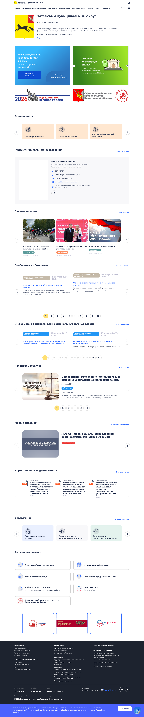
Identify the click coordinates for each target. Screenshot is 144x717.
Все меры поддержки (120, 424)
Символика (18, 662)
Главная (17, 8)
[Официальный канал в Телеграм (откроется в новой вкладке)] (121, 689)
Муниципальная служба (62, 662)
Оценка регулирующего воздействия (67, 669)
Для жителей (19, 645)
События (98, 8)
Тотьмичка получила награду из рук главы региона (71, 247)
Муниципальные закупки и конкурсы (67, 672)
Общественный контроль (102, 651)
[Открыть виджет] (137, 710)
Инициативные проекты (102, 660)
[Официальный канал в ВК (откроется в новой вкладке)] (127, 689)
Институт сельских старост (103, 645)
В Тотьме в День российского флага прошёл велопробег (37, 247)
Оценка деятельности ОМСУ (103, 653)
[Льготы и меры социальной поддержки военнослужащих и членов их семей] (40, 444)
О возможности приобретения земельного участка (44, 286)
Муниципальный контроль (63, 674)
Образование (62, 252)
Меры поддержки (60, 650)
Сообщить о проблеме (29, 74)
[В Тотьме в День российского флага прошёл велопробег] (39, 230)
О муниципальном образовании (34, 8)
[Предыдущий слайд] (74, 66)
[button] (127, 132)
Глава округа (29, 252)
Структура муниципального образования (69, 660)
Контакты (106, 8)
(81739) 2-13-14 (19, 691)
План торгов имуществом (63, 681)
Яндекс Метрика (53, 708)
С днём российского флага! (102, 246)
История (17, 667)
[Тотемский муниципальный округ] (24, 27)
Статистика (58, 667)
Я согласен (124, 709)
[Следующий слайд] (127, 66)
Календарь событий (21, 648)
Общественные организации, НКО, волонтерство (106, 656)
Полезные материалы (22, 653)
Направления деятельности (64, 648)
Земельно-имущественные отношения (34, 277)
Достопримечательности (23, 669)
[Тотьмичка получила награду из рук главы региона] (72, 230)
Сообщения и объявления (63, 653)
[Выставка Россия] (38, 623)
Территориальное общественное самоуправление (105, 663)
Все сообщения (122, 266)
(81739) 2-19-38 (36, 691)
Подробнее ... (42, 38)
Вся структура (123, 151)
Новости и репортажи (22, 650)
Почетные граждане (21, 665)
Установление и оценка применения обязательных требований (67, 677)
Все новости (124, 213)
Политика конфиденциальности (90, 689)
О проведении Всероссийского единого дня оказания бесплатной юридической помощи (91, 378)
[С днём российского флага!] (105, 230)
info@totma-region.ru (55, 691)
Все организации (122, 519)
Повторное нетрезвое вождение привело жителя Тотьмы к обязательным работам (44, 342)
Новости (90, 8)
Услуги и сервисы (78, 8)
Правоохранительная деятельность (32, 334)
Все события (124, 367)
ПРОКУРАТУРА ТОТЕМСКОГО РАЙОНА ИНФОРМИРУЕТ (92, 342)
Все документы (122, 472)
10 (98, 316)
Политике (16, 712)
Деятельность (64, 8)
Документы (58, 665)
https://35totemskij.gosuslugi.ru (67, 182)
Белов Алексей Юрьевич (63, 161)
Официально (52, 8)
